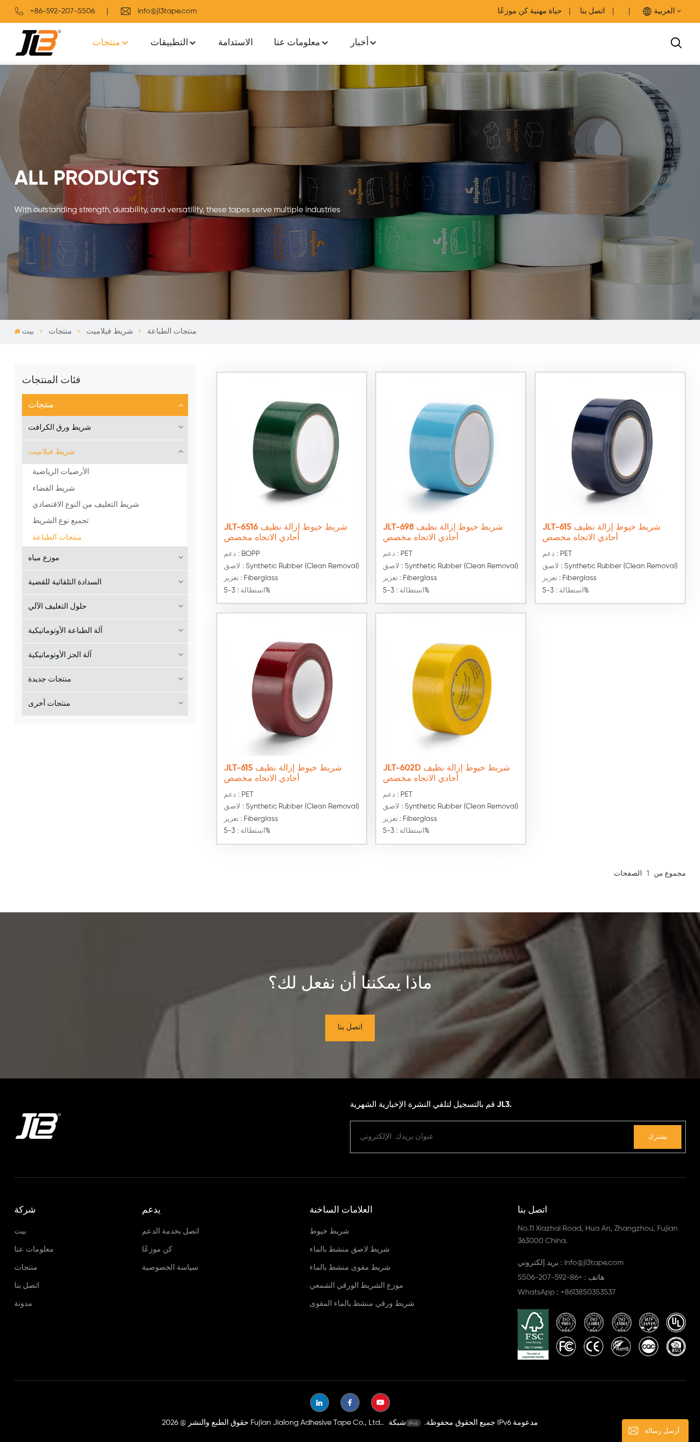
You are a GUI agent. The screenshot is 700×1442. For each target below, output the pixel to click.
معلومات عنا (297, 42)
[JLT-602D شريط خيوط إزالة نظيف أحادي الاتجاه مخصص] (451, 688)
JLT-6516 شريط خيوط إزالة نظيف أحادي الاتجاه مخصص (285, 532)
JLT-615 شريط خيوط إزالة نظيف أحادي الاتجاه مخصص (601, 532)
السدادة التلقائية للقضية (64, 582)
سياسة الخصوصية (170, 1268)
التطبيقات (169, 42)
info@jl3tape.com (167, 11)
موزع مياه (44, 558)
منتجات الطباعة (57, 538)
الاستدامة (235, 42)
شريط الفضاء (53, 489)
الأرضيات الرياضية (60, 472)
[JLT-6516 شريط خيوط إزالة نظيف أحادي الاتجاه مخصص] (292, 447)
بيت (28, 332)
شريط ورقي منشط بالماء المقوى (362, 1304)
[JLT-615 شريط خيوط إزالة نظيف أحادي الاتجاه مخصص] (610, 447)
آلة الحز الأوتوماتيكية (59, 655)
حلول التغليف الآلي (57, 607)
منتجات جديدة (49, 679)
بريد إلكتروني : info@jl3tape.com (571, 1263)
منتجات (106, 42)
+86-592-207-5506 (62, 11)
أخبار (359, 42)
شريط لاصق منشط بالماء (350, 1250)
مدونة (23, 1304)
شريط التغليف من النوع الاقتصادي (85, 505)
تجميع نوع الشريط (60, 521)
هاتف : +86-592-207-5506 (561, 1278)
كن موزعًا (157, 1250)
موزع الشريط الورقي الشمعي (356, 1286)
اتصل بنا (592, 11)
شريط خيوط (329, 1231)
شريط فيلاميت (109, 332)
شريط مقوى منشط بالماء (350, 1268)
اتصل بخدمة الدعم (170, 1231)
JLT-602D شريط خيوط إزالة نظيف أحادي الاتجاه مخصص (446, 773)
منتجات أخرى (49, 704)
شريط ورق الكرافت (59, 428)
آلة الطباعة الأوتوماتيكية (65, 631)
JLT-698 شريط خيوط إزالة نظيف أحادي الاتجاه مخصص (443, 532)
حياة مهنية (546, 11)
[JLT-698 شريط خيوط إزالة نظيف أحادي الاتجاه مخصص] (451, 447)
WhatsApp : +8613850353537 (567, 1292)
